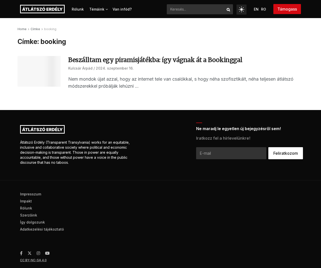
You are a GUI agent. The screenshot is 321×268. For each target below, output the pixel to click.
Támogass (287, 9)
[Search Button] (228, 9)
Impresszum (30, 194)
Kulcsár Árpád (80, 68)
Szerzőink (28, 215)
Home (22, 29)
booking (50, 29)
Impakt (26, 201)
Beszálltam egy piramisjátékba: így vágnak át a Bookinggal (155, 60)
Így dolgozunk (32, 222)
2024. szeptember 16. (115, 68)
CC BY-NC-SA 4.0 (33, 260)
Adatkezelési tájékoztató (42, 229)
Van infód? (122, 9)
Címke (35, 29)
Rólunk (78, 9)
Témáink (96, 9)
